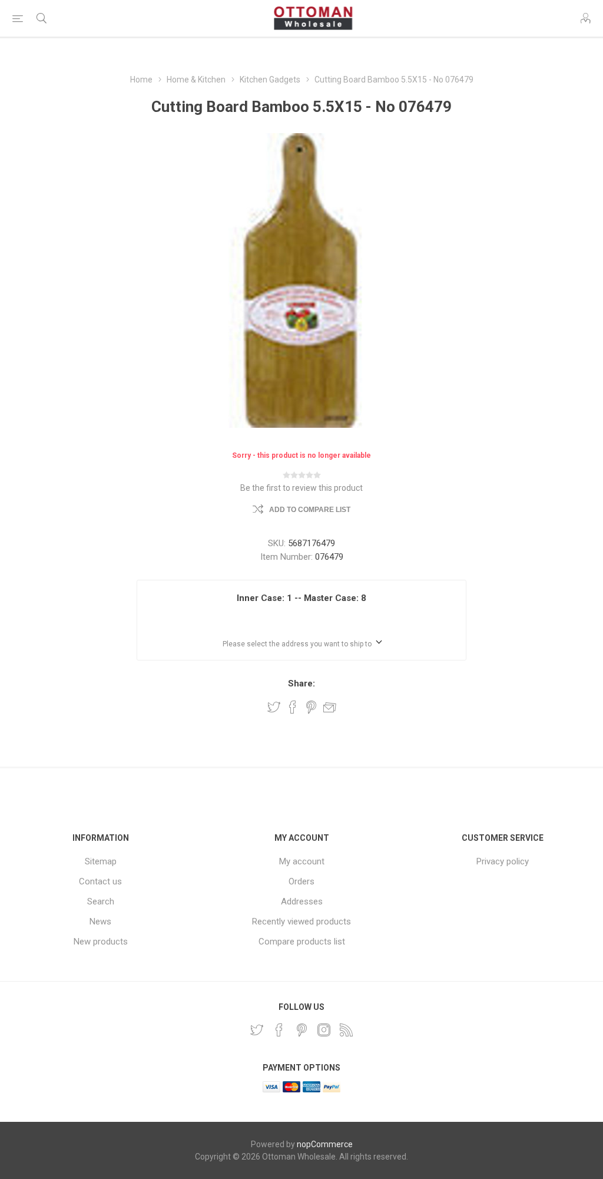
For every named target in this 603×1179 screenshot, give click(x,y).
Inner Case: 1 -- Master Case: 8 (301, 598)
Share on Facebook (292, 707)
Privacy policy (502, 861)
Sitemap (101, 861)
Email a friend (329, 707)
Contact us (100, 881)
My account (301, 861)
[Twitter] (256, 1030)
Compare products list (302, 941)
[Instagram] (323, 1030)
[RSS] (346, 1030)
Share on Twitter (273, 707)
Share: (301, 683)
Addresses (302, 901)
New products (101, 941)
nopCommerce (325, 1144)
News (100, 921)
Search (100, 901)
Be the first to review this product (301, 488)
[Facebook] (279, 1030)
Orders (301, 881)
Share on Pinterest (311, 707)
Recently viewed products (301, 921)
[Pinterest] (301, 1030)
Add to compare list (309, 510)
